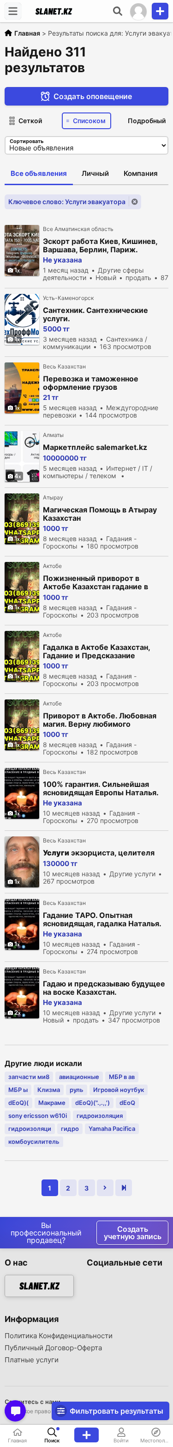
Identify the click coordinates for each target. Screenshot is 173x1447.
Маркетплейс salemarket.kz (95, 447)
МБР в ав (122, 1076)
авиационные (79, 1076)
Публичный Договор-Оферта (53, 1348)
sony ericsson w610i (37, 1115)
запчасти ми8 (28, 1076)
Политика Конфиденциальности (59, 1336)
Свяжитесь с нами (32, 1401)
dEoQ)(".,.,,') (92, 1102)
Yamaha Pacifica (112, 1128)
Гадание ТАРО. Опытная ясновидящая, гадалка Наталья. (102, 919)
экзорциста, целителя (99, 852)
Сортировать (26, 141)
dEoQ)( (18, 1102)
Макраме (52, 1102)
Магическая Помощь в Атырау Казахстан (100, 513)
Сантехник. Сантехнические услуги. (95, 314)
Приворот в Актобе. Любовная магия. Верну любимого (99, 719)
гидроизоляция (100, 1115)
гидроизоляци (29, 1128)
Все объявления (39, 173)
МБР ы (18, 1089)
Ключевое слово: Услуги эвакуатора (66, 202)
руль (77, 1089)
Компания (141, 173)
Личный (95, 173)
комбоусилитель (34, 1141)
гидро (70, 1128)
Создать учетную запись (132, 1232)
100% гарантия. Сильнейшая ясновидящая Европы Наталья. (101, 788)
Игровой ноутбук (118, 1089)
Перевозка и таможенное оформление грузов (90, 382)
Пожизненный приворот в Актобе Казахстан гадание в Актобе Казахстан (95, 582)
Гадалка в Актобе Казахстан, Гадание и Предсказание (96, 651)
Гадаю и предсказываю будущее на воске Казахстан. (104, 987)
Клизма (48, 1089)
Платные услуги (32, 1360)
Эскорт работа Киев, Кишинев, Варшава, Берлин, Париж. (100, 245)
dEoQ (127, 1102)
